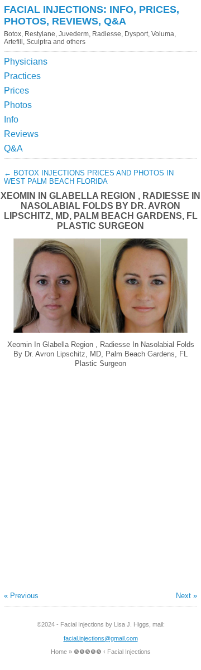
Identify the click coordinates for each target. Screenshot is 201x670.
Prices (16, 90)
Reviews (21, 134)
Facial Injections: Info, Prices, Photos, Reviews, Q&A (91, 15)
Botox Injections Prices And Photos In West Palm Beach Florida (89, 177)
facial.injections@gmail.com (101, 638)
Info (11, 119)
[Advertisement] (145, 82)
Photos (18, 105)
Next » (186, 595)
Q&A (13, 148)
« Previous (21, 595)
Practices (22, 76)
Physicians (25, 61)
